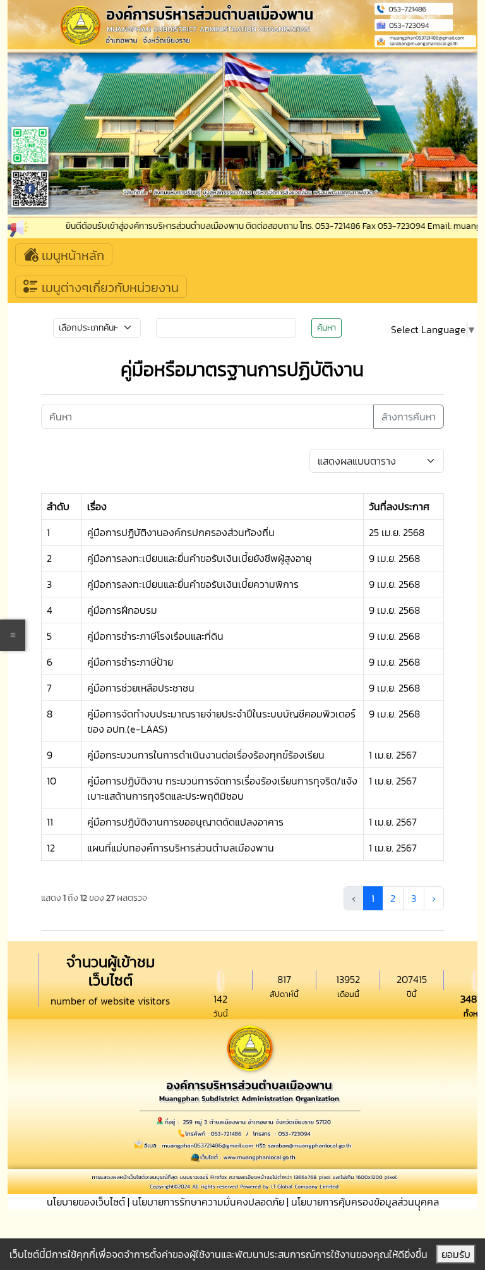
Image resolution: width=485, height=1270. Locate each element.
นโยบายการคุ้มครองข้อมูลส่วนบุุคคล (365, 1201)
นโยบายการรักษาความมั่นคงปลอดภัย (208, 1201)
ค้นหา (326, 327)
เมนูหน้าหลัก (71, 255)
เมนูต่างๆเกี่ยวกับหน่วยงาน (109, 287)
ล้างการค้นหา (408, 416)
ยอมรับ (455, 1254)
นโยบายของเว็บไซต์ (86, 1201)
